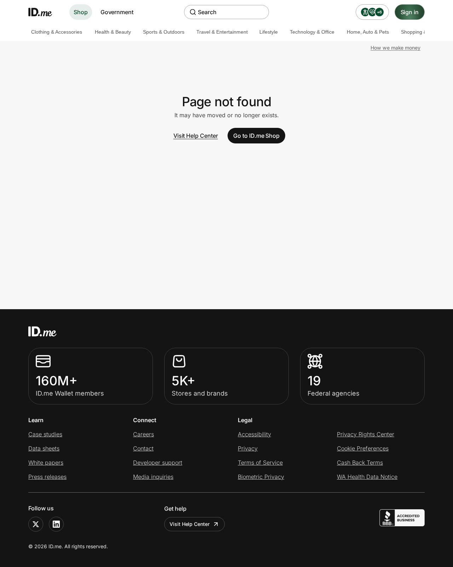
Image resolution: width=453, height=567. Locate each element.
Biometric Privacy (261, 476)
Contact (143, 448)
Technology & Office (312, 32)
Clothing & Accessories (56, 32)
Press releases (47, 476)
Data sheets (43, 448)
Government (117, 12)
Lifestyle (268, 32)
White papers (45, 462)
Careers (143, 434)
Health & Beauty (113, 32)
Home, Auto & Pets (368, 32)
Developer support (157, 462)
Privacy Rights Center (365, 434)
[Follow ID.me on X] (35, 524)
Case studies (45, 434)
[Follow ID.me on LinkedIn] (56, 524)
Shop (81, 12)
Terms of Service (260, 462)
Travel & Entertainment (222, 32)
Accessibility (254, 434)
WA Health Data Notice (367, 476)
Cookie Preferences (363, 448)
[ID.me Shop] (44, 12)
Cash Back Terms (360, 462)
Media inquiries (153, 476)
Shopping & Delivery (423, 32)
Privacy (248, 448)
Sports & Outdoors (163, 32)
